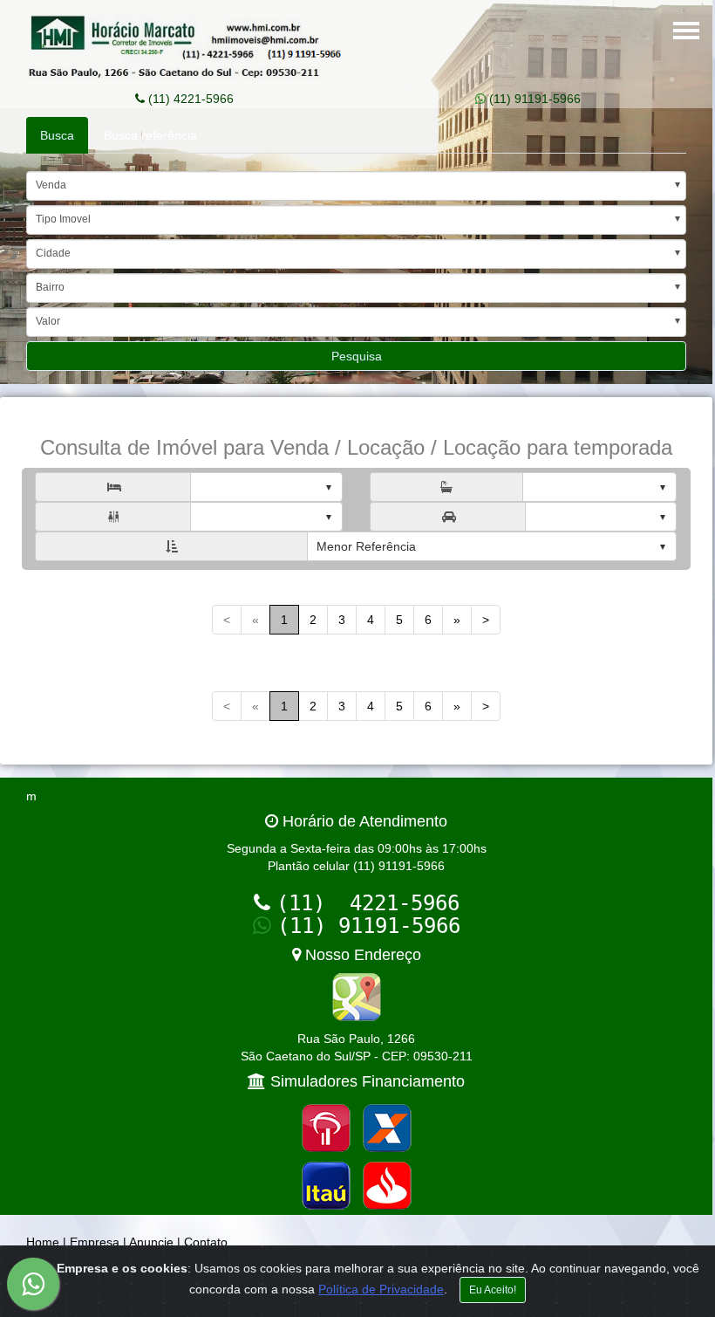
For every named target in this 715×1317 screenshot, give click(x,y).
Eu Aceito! (492, 1290)
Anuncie (151, 1242)
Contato (206, 1242)
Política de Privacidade (381, 1289)
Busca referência (150, 135)
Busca (57, 135)
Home (42, 1242)
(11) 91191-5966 (533, 99)
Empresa (94, 1242)
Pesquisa (356, 356)
